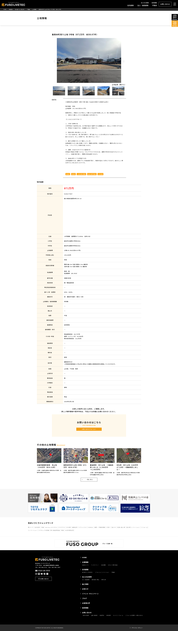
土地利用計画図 (81, 174)
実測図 (73, 174)
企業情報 (85, 562)
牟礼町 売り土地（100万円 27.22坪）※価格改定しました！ (128, 467)
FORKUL (91, 527)
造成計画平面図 (92, 174)
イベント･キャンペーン (90, 593)
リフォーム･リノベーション (102, 572)
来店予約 (102, 615)
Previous (50, 91)
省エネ (114, 527)
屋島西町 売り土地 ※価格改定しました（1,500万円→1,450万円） (101, 467)
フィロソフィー (95, 564)
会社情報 (103, 564)
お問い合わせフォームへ (89, 429)
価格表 (68, 174)
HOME (84, 557)
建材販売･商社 (95, 579)
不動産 (154, 5)
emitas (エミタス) (51, 527)
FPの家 (68, 527)
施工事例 (85, 584)
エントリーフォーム (118, 615)
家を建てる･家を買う (87, 572)
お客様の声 (86, 603)
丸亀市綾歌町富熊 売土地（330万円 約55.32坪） (47, 466)
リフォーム (144, 527)
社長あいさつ (85, 564)
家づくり (31, 527)
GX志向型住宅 (69, 530)
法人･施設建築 (85, 579)
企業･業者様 (94, 615)
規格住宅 (75, 527)
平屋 (42, 527)
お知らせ (85, 589)
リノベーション (33, 530)
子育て (109, 527)
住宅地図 (100, 174)
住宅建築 (130, 5)
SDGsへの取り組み (113, 564)
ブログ (84, 598)
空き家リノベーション (133, 527)
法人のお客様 (145, 2)
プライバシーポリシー (137, 627)
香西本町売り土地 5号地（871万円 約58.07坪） (75, 466)
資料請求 (108, 615)
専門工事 (103, 579)
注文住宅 (37, 527)
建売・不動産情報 (100, 527)
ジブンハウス (83, 527)
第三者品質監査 (55, 530)
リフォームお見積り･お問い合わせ (134, 615)
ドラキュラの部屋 (44, 530)
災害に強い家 (121, 527)
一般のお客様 (85, 615)
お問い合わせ (165, 4)
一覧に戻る (89, 479)
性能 (62, 530)
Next (127, 91)
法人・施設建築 (142, 5)
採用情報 (154, 2)
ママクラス (61, 527)
